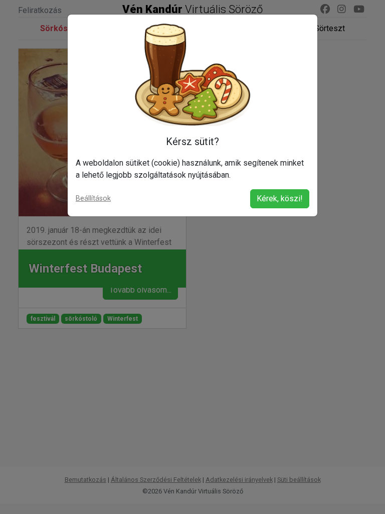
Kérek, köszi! (280, 198)
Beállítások (93, 198)
